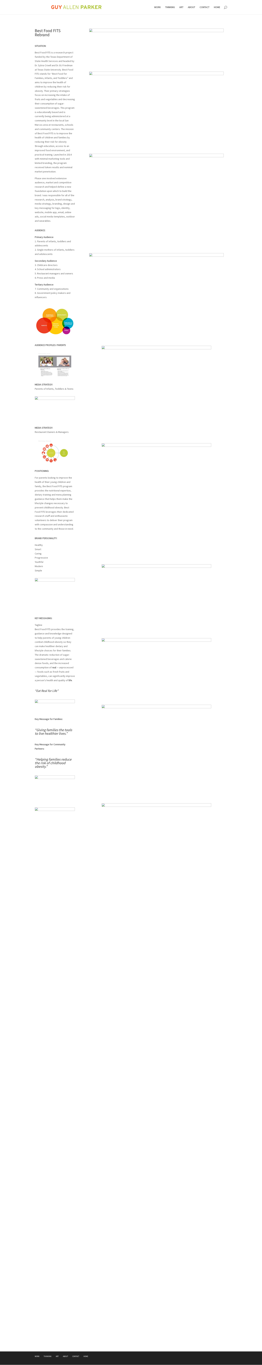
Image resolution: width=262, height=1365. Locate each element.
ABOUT (191, 7)
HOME (217, 7)
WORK (157, 7)
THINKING (170, 7)
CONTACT (204, 7)
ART (181, 7)
